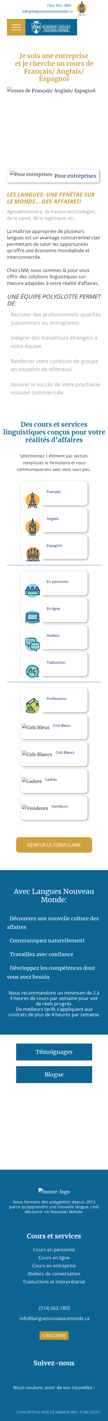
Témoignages (54, 1051)
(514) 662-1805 (59, 5)
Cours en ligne (54, 1257)
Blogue (54, 1074)
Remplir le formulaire (54, 845)
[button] (16, 27)
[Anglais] (82, 8)
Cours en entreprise (54, 1266)
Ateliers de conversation (54, 1274)
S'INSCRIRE (54, 1335)
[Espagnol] (96, 8)
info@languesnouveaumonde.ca (47, 11)
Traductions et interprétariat (54, 1282)
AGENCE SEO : (67, 1412)
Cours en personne (54, 1249)
